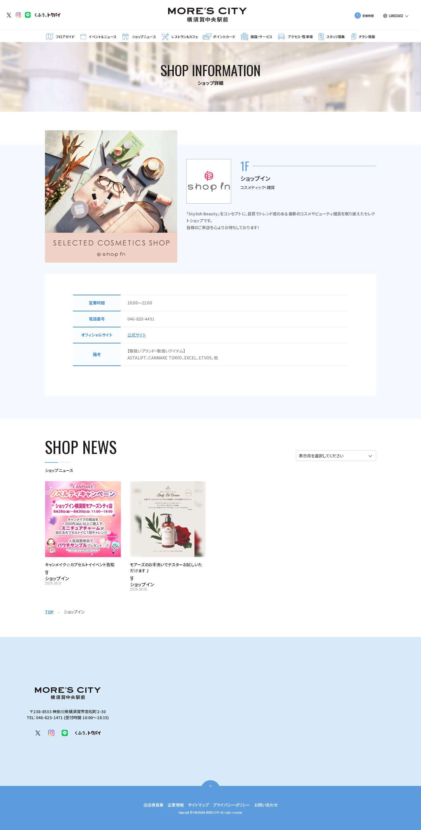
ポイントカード (224, 36)
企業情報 (176, 805)
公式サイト (136, 335)
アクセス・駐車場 (300, 36)
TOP (49, 611)
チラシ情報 (367, 36)
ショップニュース (144, 36)
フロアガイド (65, 36)
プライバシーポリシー (231, 805)
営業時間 (368, 15)
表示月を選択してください (321, 456)
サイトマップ (198, 805)
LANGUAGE (396, 16)
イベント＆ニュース (102, 36)
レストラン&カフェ (184, 36)
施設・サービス (261, 36)
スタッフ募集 (335, 36)
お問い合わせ (266, 805)
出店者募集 (153, 805)
